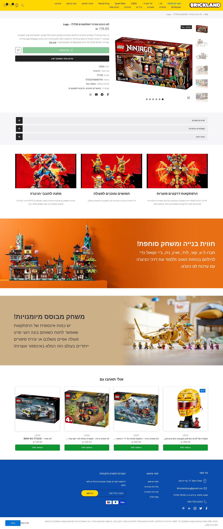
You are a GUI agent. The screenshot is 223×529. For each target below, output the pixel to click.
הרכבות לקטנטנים (77, 88)
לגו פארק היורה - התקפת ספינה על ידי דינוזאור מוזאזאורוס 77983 (128, 438)
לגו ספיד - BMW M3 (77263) (38, 438)
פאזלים (162, 7)
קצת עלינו (154, 496)
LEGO (102, 66)
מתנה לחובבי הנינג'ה (45, 193)
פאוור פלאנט (87, 3)
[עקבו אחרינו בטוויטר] (200, 508)
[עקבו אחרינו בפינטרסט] (183, 508)
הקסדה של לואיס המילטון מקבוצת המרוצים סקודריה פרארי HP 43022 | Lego (172, 438)
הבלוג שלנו (114, 7)
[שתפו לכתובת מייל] (96, 94)
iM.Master (176, 7)
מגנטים (150, 7)
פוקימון (58, 3)
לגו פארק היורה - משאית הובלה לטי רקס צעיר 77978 (85, 438)
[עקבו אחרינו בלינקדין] (189, 508)
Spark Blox (120, 3)
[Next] (21, 409)
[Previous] (202, 409)
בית (206, 14)
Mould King (104, 3)
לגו (161, 3)
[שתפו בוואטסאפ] (90, 94)
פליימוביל (148, 3)
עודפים (127, 7)
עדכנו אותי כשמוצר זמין (62, 58)
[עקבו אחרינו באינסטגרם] (195, 508)
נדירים (139, 7)
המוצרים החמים (93, 88)
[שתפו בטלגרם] (102, 94)
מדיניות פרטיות (152, 486)
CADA (134, 3)
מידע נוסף (24, 523)
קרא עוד (52, 42)
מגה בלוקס (71, 3)
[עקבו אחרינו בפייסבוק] (206, 508)
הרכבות (96, 70)
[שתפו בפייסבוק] (107, 94)
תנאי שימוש (153, 481)
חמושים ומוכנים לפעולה (111, 193)
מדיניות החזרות (151, 491)
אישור (13, 523)
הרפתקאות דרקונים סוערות (177, 193)
